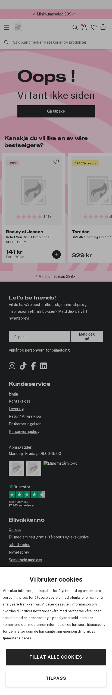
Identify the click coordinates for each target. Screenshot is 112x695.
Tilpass (56, 678)
